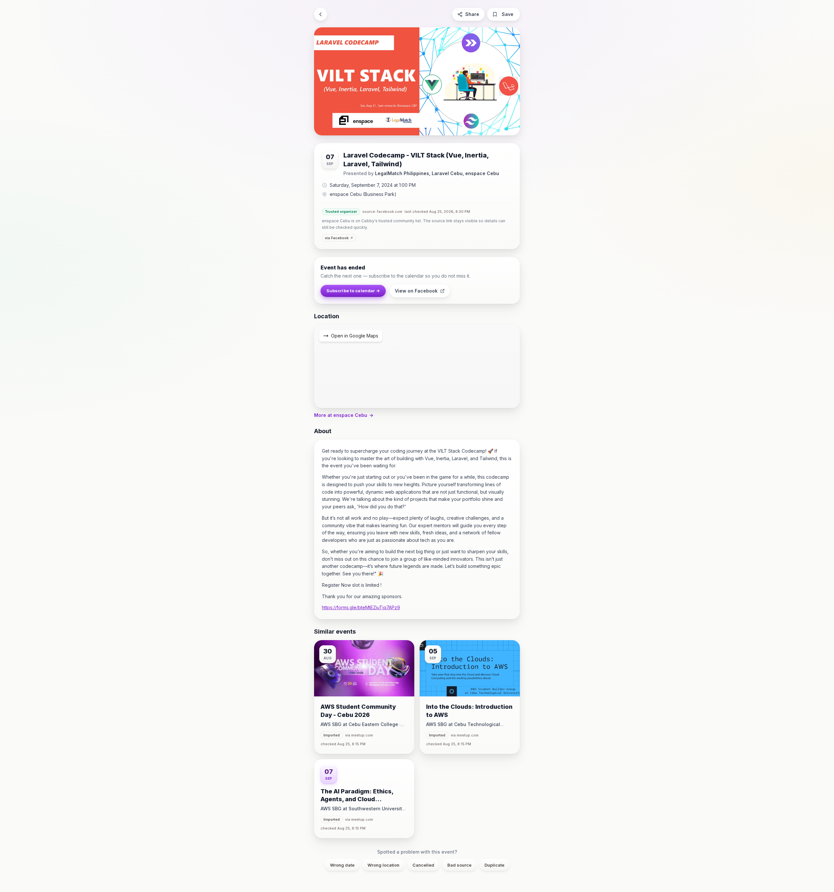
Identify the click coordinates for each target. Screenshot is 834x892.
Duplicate (494, 865)
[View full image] (417, 81)
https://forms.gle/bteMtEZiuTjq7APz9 (361, 607)
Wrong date (342, 865)
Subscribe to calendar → (353, 290)
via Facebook (337, 238)
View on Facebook (416, 291)
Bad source (459, 865)
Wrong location (383, 865)
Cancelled (423, 865)
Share (472, 14)
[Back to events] (320, 14)
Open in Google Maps (354, 335)
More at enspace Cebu (343, 415)
